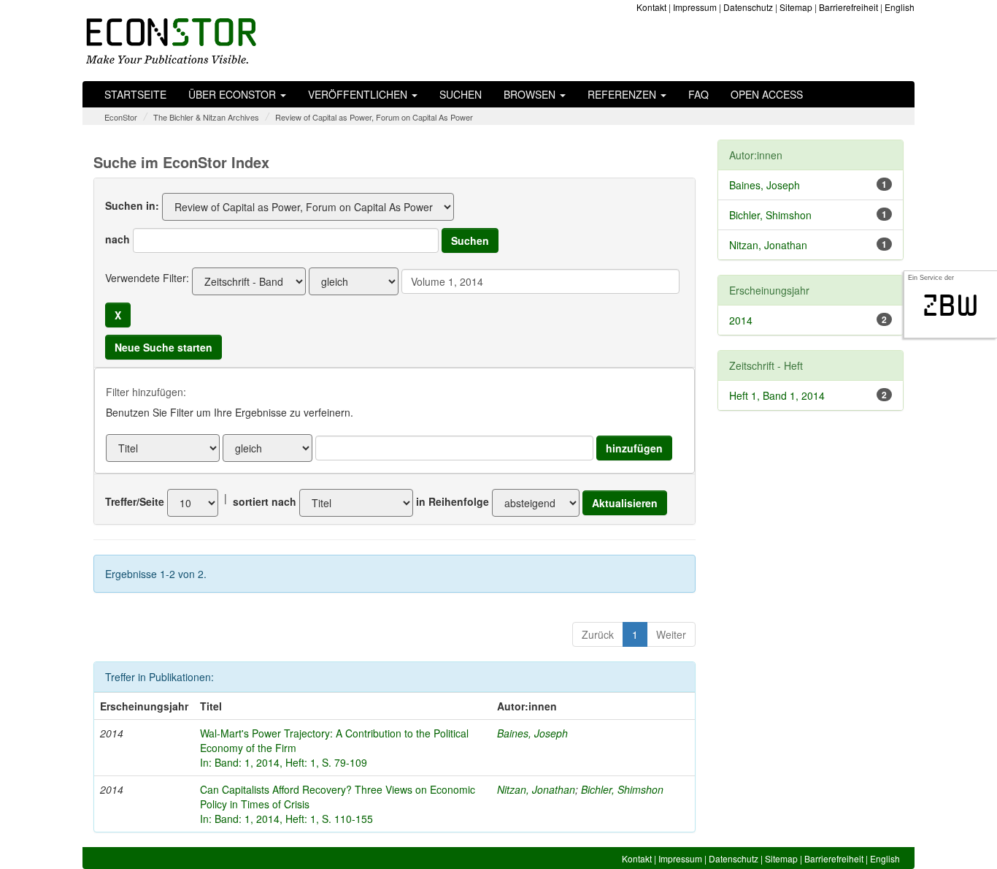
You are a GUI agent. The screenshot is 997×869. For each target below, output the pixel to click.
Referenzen (623, 94)
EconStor (120, 117)
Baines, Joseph (532, 733)
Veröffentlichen (359, 94)
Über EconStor (233, 94)
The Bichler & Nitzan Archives (206, 117)
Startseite (135, 94)
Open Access (767, 94)
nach (117, 239)
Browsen (531, 94)
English (900, 7)
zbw (951, 305)
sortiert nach (264, 501)
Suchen (460, 94)
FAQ (698, 94)
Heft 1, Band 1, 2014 (777, 395)
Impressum (695, 7)
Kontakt (651, 7)
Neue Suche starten (163, 347)
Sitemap (795, 7)
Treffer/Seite (134, 501)
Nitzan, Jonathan (536, 789)
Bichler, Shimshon (622, 789)
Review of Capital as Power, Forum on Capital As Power (374, 117)
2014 (740, 320)
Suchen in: (132, 205)
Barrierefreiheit (848, 7)
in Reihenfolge (452, 501)
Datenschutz (748, 7)
